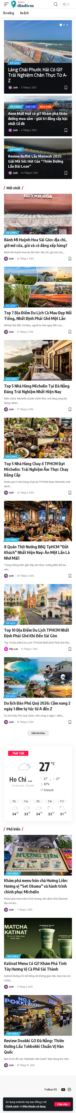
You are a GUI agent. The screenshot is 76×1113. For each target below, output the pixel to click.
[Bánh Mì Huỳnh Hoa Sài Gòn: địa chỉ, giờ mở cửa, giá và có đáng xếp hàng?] (38, 214)
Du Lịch (14, 63)
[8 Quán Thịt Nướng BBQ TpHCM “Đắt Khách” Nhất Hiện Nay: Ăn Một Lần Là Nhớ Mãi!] (38, 521)
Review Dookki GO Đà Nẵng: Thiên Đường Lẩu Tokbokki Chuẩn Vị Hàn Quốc (34, 1046)
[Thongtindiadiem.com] (24, 4)
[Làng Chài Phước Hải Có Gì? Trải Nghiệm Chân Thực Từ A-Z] (38, 41)
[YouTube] (63, 1090)
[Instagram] (69, 1090)
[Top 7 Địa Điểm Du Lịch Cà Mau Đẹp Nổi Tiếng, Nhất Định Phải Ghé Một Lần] (38, 287)
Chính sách (12, 1106)
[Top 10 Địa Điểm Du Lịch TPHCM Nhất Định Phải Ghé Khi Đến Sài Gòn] (38, 604)
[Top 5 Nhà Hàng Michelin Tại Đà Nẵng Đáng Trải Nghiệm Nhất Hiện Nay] (38, 360)
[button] (62, 1104)
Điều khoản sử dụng (33, 1106)
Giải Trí (30, 107)
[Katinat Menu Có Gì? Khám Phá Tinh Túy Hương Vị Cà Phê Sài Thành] (38, 938)
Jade (15, 87)
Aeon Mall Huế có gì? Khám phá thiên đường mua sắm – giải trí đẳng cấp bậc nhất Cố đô (38, 118)
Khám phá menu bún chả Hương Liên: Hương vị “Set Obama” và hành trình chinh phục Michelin (36, 886)
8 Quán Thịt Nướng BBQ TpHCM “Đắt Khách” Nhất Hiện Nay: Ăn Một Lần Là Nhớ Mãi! (37, 552)
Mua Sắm (45, 107)
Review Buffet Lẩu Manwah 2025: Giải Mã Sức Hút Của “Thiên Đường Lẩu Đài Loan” (35, 161)
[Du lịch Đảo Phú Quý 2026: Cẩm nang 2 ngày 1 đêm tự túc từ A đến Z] (38, 677)
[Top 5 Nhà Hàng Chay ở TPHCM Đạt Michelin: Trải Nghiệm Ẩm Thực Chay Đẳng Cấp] (38, 438)
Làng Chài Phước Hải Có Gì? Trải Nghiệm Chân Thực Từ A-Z (37, 75)
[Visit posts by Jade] (10, 88)
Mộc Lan (13, 648)
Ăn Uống (15, 107)
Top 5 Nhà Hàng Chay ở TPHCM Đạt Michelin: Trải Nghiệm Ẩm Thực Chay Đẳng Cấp (36, 469)
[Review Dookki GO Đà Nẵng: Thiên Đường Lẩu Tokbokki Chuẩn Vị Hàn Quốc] (38, 1015)
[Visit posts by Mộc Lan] (6, 649)
